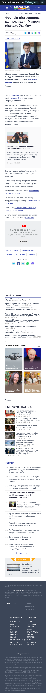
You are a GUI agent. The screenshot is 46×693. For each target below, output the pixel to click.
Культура (31, 627)
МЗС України (20, 254)
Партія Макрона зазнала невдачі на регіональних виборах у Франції (23, 309)
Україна (9, 254)
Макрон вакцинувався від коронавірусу (21, 327)
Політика (37, 13)
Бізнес (30, 622)
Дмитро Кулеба (17, 98)
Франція (32, 254)
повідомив (15, 95)
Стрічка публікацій (24, 13)
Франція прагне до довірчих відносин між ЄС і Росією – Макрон (23, 304)
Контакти (30, 607)
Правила (30, 610)
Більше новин (21, 553)
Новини (9, 463)
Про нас (30, 603)
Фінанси (30, 645)
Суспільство (32, 642)
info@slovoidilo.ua (23, 654)
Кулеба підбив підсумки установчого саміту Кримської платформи (21, 147)
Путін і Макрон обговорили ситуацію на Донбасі (20, 299)
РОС (38, 7)
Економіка (31, 624)
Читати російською (12, 39)
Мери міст (14, 642)
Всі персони (16, 645)
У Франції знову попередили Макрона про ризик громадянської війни (23, 336)
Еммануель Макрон (29, 250)
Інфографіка (23, 559)
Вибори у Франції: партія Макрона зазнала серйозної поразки (21, 331)
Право (29, 640)
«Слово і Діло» (19, 590)
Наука (29, 629)
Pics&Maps (29, 218)
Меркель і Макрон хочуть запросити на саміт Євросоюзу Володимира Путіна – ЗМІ (22, 321)
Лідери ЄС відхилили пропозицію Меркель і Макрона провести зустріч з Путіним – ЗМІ (22, 315)
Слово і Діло (10, 13)
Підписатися (23, 241)
